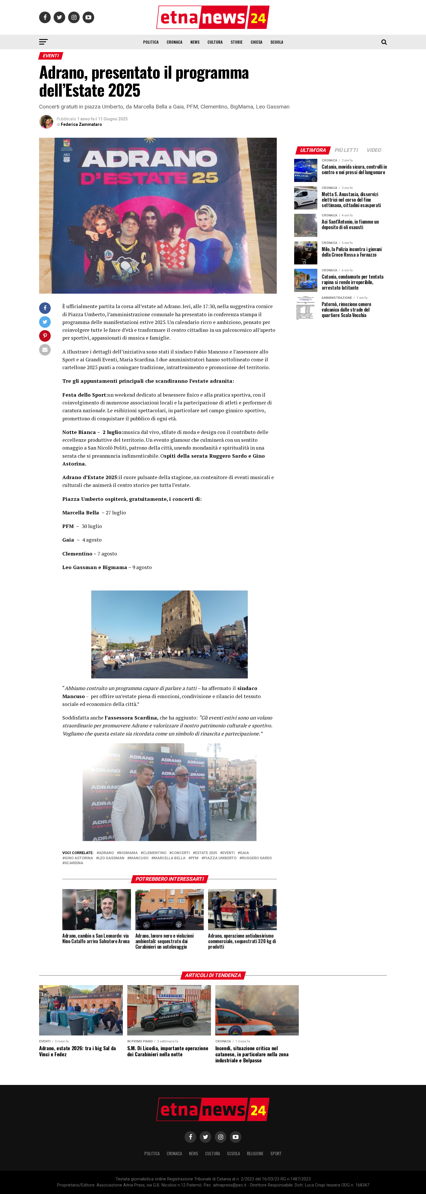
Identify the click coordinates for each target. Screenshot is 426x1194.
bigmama (128, 853)
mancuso (139, 858)
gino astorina (79, 858)
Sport (276, 1153)
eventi (228, 853)
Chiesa (256, 42)
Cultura (215, 42)
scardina (74, 863)
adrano (106, 853)
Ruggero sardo (257, 858)
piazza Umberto (220, 858)
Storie (237, 42)
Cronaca (174, 42)
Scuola (276, 42)
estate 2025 (206, 853)
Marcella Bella (169, 858)
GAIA (244, 853)
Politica (151, 42)
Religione (255, 1153)
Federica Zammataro (81, 124)
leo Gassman (111, 858)
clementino (154, 853)
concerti (181, 853)
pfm (195, 858)
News (194, 42)
